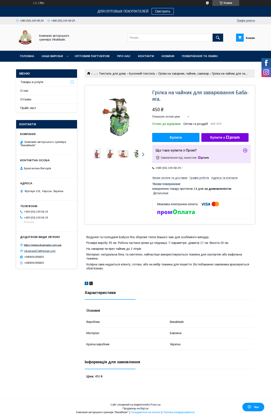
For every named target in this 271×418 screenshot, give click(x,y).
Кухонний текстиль (142, 73)
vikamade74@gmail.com (39, 251)
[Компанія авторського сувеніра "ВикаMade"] (25, 45)
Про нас (123, 56)
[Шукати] (218, 38)
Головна (27, 56)
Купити (176, 137)
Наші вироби (52, 56)
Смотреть (162, 11)
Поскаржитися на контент (145, 412)
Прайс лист (28, 108)
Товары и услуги (31, 82)
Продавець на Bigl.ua (135, 408)
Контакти (146, 56)
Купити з (217, 137)
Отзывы (25, 99)
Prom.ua (155, 404)
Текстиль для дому (112, 73)
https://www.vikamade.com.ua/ (43, 244)
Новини (168, 56)
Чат (256, 407)
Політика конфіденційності (179, 412)
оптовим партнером (92, 56)
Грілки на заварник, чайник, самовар (183, 73)
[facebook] (86, 284)
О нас (24, 90)
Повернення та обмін (200, 56)
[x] (91, 284)
